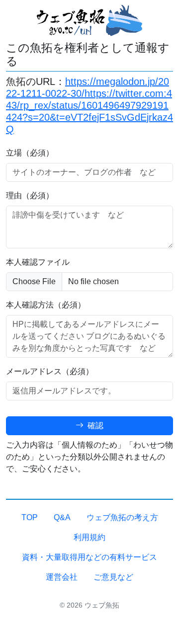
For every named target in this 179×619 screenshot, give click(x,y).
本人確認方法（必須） (46, 305)
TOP (29, 517)
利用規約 (89, 537)
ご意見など (113, 577)
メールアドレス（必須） (49, 371)
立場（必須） (30, 153)
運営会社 (62, 577)
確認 (94, 425)
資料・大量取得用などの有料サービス (89, 557)
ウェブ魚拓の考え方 (122, 517)
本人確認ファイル (38, 262)
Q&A (62, 517)
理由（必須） (30, 195)
